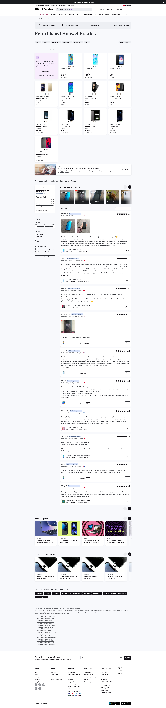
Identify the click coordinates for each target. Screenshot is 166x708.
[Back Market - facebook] (36, 688)
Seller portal (71, 689)
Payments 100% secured (74, 691)
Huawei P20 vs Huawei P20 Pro (45, 618)
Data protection (105, 685)
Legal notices (104, 690)
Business (119, 9)
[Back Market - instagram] (36, 684)
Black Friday (87, 682)
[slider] (36, 226)
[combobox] (38, 42)
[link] (124, 170)
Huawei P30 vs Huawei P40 (44, 639)
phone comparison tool (96, 610)
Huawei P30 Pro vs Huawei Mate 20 (46, 637)
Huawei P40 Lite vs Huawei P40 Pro (46, 644)
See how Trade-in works (46, 75)
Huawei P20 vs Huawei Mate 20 (45, 622)
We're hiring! (38, 679)
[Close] (164, 2)
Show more (65, 275)
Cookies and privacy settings (106, 682)
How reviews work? (42, 210)
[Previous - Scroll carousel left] (125, 187)
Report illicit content (106, 692)
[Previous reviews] (125, 508)
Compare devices (89, 674)
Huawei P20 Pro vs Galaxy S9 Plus (46, 625)
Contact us (54, 672)
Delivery (53, 677)
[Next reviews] (129, 508)
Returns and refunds (56, 679)
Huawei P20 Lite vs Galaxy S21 (45, 627)
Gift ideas (87, 679)
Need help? (110, 9)
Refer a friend (71, 672)
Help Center (54, 674)
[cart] (129, 9)
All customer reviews (90, 677)
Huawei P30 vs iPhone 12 (43, 634)
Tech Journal (87, 672)
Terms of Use (104, 672)
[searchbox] (75, 9)
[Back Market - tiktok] (39, 684)
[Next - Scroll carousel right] (129, 187)
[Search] (57, 9)
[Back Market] (44, 9)
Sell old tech (71, 679)
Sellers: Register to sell (74, 686)
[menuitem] (63, 14)
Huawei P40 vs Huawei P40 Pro (45, 641)
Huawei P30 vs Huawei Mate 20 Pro (46, 632)
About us (37, 672)
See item (88, 249)
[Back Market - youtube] (43, 684)
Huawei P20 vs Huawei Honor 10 (46, 617)
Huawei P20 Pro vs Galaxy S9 (45, 623)
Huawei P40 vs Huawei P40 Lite (45, 642)
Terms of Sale (104, 674)
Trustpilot (37, 682)
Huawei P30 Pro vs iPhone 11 (44, 629)
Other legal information (107, 688)
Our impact (38, 677)
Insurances (71, 677)
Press (36, 674)
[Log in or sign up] (125, 9)
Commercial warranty (74, 674)
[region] (95, 197)
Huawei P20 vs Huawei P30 (44, 620)
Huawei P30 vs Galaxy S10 (44, 636)
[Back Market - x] (39, 688)
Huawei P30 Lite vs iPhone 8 (44, 630)
